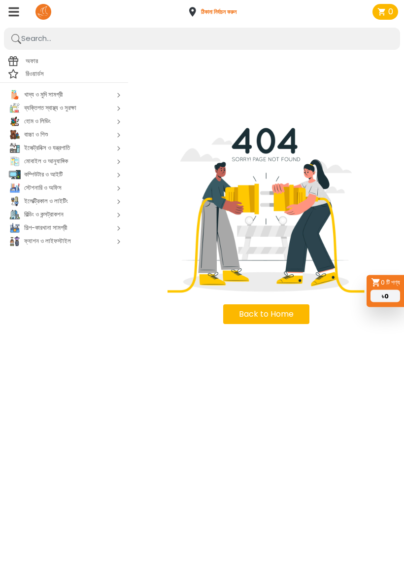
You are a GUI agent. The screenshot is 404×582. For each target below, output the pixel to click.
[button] (215, 12)
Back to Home (266, 314)
